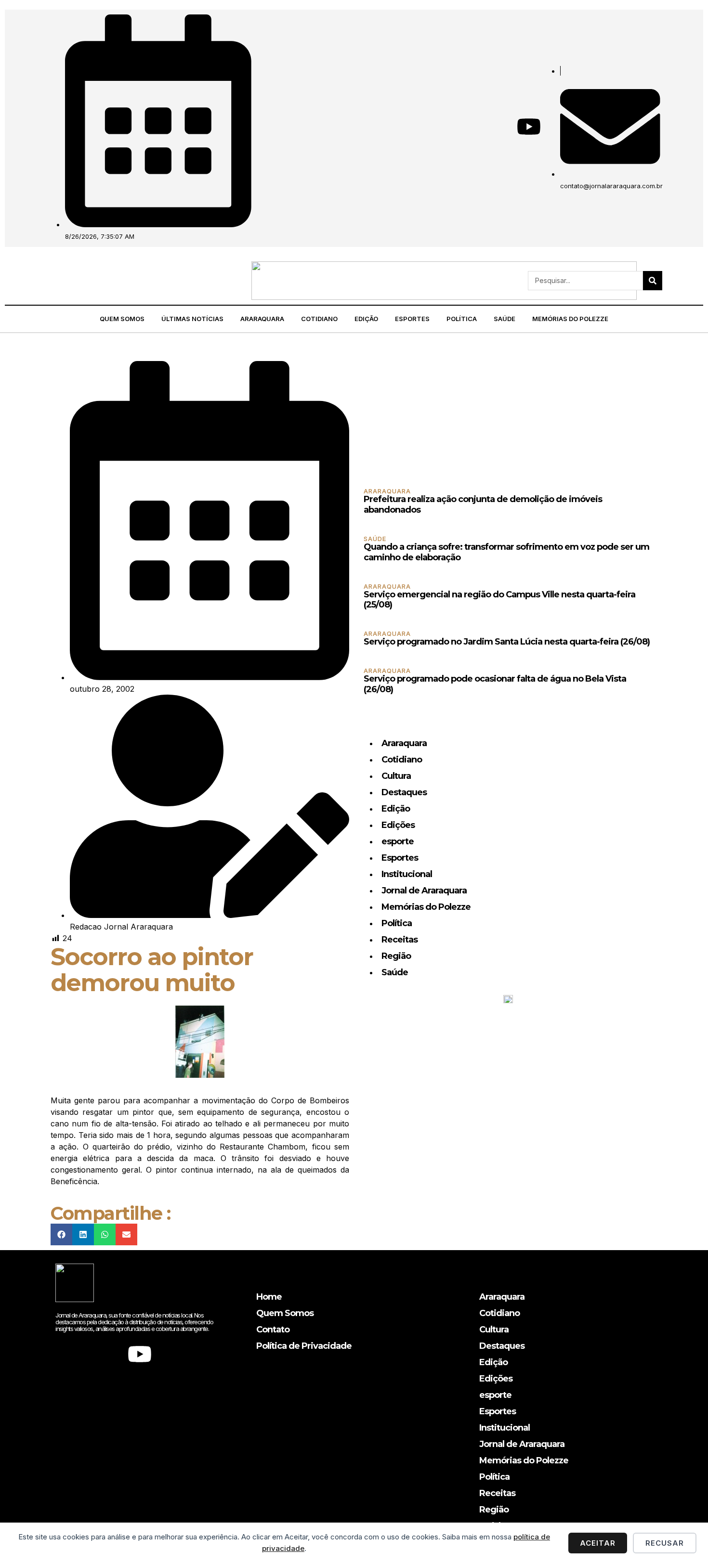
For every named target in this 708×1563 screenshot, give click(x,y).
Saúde (504, 319)
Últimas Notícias (192, 319)
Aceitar (598, 1543)
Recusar (664, 1543)
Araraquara (262, 319)
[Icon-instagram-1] (495, 127)
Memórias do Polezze (570, 319)
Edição (366, 319)
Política (461, 319)
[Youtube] (529, 127)
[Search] (652, 280)
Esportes (412, 319)
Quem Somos (122, 319)
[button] (48, 280)
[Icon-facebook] (461, 127)
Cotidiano (319, 319)
